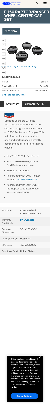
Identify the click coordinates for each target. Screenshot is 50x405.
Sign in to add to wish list (14, 94)
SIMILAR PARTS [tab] (34, 104)
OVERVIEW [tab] (13, 104)
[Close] (40, 359)
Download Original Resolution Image (19, 66)
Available (29, 219)
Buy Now (11, 31)
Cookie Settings (24, 396)
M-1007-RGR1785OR (26, 179)
